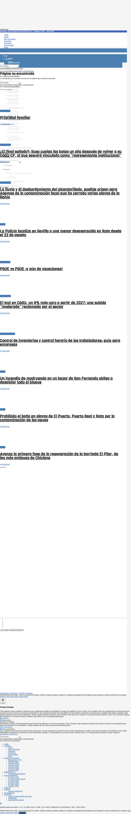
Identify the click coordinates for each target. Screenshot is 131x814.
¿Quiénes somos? (11, 619)
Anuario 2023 (13, 767)
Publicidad (8, 623)
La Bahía (7, 746)
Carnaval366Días (11, 775)
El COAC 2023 (13, 144)
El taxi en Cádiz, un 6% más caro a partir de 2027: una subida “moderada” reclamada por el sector (53, 304)
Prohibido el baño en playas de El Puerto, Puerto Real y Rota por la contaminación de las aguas (57, 418)
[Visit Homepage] (21, 45)
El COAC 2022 (13, 786)
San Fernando (14, 749)
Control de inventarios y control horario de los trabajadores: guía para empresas (60, 342)
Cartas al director (15, 791)
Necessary (6, 720)
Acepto (22, 813)
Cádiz (6, 744)
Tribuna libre (5, 111)
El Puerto (12, 753)
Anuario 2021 (13, 770)
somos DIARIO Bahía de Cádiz (20, 148)
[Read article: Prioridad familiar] (61, 100)
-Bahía (2, 224)
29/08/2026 (5, 124)
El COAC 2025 (13, 781)
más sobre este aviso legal (17, 697)
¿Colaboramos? (10, 626)
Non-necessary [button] (6, 727)
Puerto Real (13, 755)
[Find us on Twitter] (1, 159)
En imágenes (9, 793)
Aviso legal (8, 624)
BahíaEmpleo (13, 762)
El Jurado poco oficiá (16, 779)
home (2, 68)
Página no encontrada (14, 68)
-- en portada (5, 145)
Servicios (8, 795)
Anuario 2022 (13, 768)
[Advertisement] (61, 14)
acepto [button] (3, 697)
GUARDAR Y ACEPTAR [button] (8, 734)
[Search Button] (20, 162)
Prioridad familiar (15, 117)
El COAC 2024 (13, 123)
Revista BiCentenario (16, 774)
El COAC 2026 (13, 114)
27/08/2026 (5, 313)
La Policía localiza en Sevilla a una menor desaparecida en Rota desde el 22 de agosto (60, 233)
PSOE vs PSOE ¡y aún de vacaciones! (31, 268)
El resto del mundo (9, 80)
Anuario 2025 (13, 89)
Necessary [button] (4, 718)
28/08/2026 (5, 162)
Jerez (10, 748)
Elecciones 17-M (14, 760)
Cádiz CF (7, 788)
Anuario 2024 (13, 765)
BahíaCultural (9, 772)
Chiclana (11, 751)
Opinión (7, 789)
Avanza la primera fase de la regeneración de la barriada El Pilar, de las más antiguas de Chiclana (59, 455)
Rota (10, 756)
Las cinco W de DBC (12, 621)
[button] (12, 630)
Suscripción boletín (16, 800)
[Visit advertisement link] (5, 56)
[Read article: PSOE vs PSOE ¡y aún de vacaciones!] (61, 251)
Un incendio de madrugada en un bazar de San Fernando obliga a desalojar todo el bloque (56, 380)
